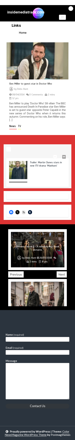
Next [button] (61, 274)
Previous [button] (16, 274)
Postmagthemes (60, 434)
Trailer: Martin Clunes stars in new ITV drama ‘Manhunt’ (46, 163)
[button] (62, 17)
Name (15, 334)
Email (14, 347)
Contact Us (37, 406)
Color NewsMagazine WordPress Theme (37, 433)
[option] (37, 172)
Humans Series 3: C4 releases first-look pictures (37, 248)
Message (11, 360)
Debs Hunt (22, 89)
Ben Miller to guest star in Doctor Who (30, 83)
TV (19, 126)
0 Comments (36, 94)
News (13, 126)
